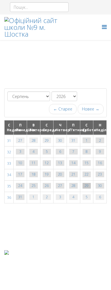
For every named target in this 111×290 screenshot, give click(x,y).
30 (60, 140)
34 (9, 174)
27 (20, 140)
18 (34, 174)
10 (20, 162)
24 (20, 185)
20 (60, 174)
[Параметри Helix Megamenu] (104, 26)
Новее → (90, 109)
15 (87, 162)
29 (47, 140)
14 (73, 162)
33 (9, 163)
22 (87, 174)
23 (100, 174)
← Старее (62, 109)
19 (47, 174)
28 (34, 140)
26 (47, 185)
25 (34, 185)
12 (47, 162)
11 (34, 162)
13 (60, 162)
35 (9, 186)
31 (9, 140)
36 (9, 197)
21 (73, 174)
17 (20, 174)
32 (9, 152)
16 (100, 162)
